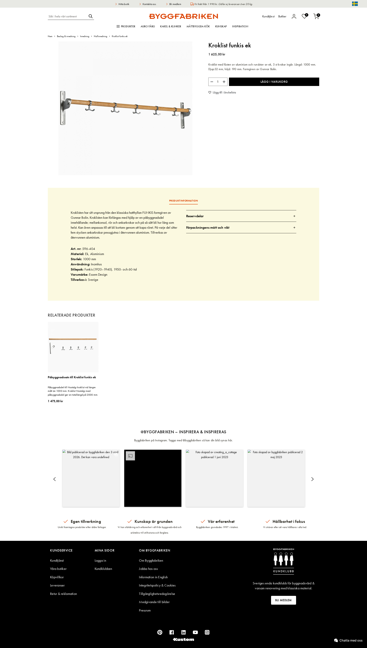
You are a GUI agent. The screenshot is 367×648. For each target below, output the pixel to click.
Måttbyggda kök (198, 26)
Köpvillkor (57, 577)
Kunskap (221, 26)
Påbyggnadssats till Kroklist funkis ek (72, 377)
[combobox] (67, 16)
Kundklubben (103, 568)
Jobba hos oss (148, 568)
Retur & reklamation (63, 593)
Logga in (100, 560)
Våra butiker (58, 568)
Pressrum (145, 610)
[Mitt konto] (294, 16)
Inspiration (240, 26)
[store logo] (183, 16)
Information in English (153, 577)
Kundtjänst (57, 560)
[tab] (241, 216)
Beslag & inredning (66, 36)
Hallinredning (100, 36)
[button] (91, 478)
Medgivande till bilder (154, 602)
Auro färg (148, 26)
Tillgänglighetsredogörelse (157, 593)
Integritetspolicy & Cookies (157, 585)
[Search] (90, 16)
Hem (50, 36)
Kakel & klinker (170, 26)
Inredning (84, 36)
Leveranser (57, 585)
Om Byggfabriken (151, 560)
